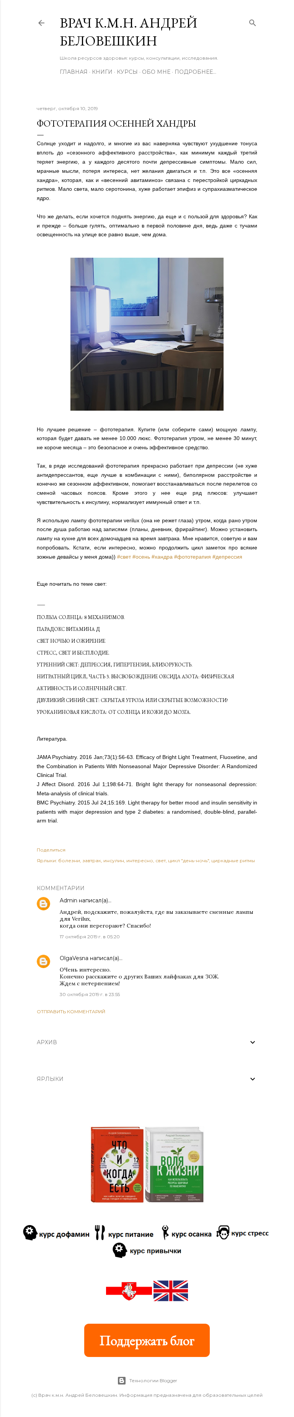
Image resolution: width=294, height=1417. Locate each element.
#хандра (162, 557)
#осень (141, 557)
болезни (69, 860)
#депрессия (227, 557)
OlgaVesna (74, 958)
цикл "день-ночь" (188, 860)
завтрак (91, 860)
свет (160, 860)
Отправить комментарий (71, 1011)
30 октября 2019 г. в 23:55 (90, 994)
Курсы (127, 71)
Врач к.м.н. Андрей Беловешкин (128, 32)
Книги (102, 71)
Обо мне (156, 71)
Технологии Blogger (153, 1380)
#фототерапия (192, 557)
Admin (68, 900)
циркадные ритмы (233, 860)
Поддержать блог (147, 1340)
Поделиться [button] (51, 850)
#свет (124, 557)
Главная (74, 71)
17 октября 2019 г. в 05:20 (90, 936)
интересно (139, 860)
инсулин (113, 860)
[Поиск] (252, 21)
